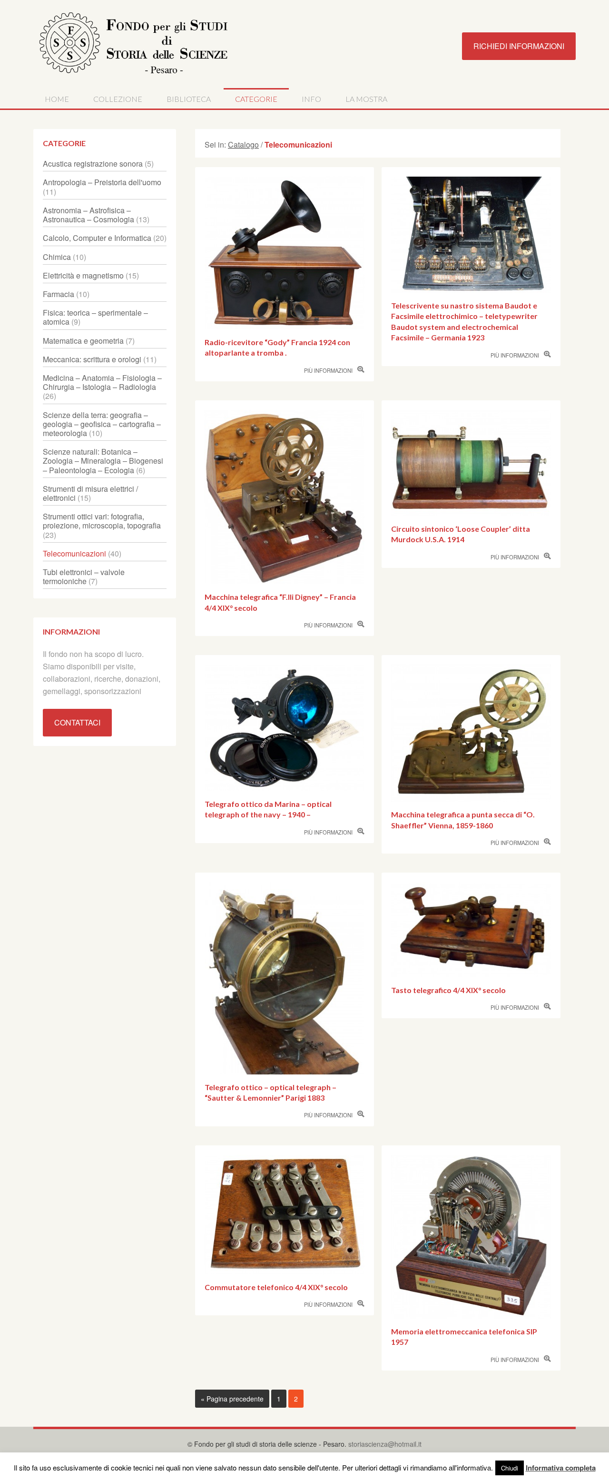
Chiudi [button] (509, 1467)
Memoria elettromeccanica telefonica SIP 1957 (464, 1336)
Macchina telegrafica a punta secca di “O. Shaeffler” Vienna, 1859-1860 (463, 819)
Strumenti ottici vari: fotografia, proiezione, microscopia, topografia (102, 521)
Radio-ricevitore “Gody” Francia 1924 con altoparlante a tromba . (277, 347)
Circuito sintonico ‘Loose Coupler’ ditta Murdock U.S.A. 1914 (460, 534)
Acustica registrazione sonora (93, 163)
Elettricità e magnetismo (83, 275)
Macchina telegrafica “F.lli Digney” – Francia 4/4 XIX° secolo (280, 602)
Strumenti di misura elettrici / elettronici (90, 493)
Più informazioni (328, 370)
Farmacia (58, 293)
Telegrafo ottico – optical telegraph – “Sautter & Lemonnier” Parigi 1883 (270, 1092)
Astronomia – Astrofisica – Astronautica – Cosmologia (88, 215)
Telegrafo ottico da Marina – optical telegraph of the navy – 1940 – (268, 809)
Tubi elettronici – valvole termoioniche (84, 576)
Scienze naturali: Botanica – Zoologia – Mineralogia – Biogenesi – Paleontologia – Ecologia (103, 460)
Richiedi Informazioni (518, 45)
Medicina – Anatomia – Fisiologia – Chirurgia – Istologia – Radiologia (102, 382)
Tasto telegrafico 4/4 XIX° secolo (448, 989)
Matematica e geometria (83, 340)
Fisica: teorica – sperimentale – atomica (95, 317)
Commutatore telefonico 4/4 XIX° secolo (276, 1287)
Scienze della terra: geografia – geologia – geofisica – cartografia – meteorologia (102, 423)
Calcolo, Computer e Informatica (97, 237)
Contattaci (77, 722)
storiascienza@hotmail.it (385, 1444)
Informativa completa (561, 1467)
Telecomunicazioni (74, 553)
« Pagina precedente (232, 1398)
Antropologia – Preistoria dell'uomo (102, 182)
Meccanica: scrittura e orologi (92, 359)
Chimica (57, 256)
